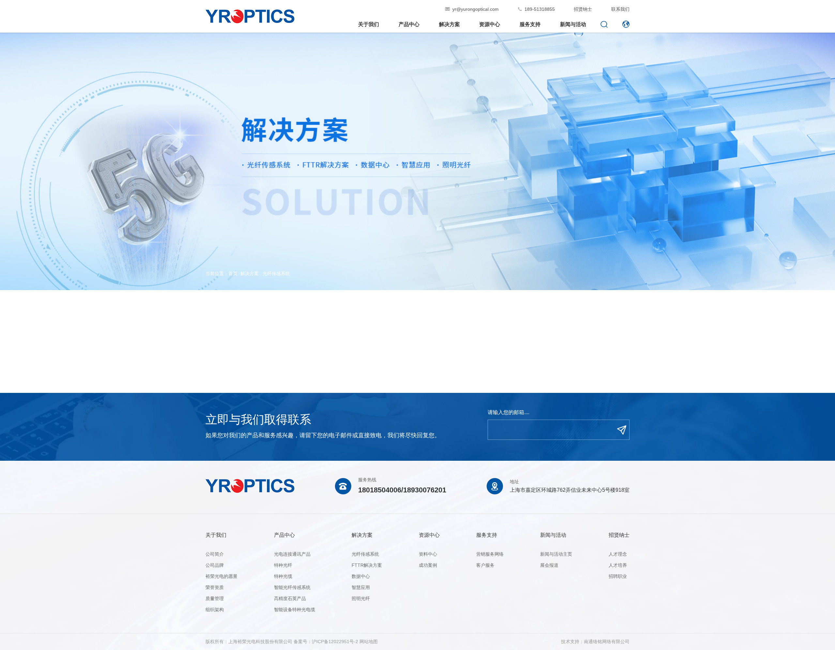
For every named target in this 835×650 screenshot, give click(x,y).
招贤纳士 (583, 9)
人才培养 (618, 565)
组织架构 (214, 609)
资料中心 (428, 554)
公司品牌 (214, 565)
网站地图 (368, 641)
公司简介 (214, 554)
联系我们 (620, 9)
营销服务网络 (490, 554)
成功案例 (428, 565)
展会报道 (549, 565)
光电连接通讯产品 (292, 554)
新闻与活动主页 (556, 554)
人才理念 (618, 554)
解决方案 (249, 273)
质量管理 (214, 598)
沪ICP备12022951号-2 (335, 641)
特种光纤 (283, 565)
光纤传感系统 (276, 273)
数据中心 (361, 576)
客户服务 (485, 565)
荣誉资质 (214, 587)
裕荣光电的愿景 (221, 576)
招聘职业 (618, 576)
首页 (232, 273)
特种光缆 (283, 576)
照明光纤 (361, 598)
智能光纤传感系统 (292, 587)
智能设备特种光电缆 (294, 609)
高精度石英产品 (290, 598)
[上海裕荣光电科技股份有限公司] (250, 20)
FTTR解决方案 (367, 565)
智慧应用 (361, 587)
